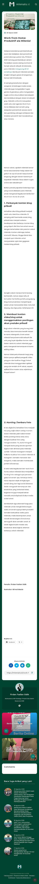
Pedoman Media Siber (21, 876)
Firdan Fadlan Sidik (19, 694)
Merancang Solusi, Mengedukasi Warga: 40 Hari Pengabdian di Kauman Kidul (24, 852)
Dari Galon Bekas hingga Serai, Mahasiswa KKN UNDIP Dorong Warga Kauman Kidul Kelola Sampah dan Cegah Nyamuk (24, 840)
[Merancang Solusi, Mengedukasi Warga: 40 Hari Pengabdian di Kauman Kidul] (8, 851)
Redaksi (31, 876)
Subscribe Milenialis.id (23, 878)
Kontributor (12, 878)
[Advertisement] (19, 143)
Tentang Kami (8, 876)
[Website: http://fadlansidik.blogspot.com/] (19, 706)
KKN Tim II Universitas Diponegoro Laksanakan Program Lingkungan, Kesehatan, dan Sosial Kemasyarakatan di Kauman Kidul (24, 827)
